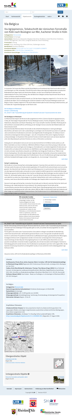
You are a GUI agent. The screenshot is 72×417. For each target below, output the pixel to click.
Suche (60, 12)
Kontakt (9, 389)
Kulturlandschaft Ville (11, 359)
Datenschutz (29, 389)
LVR (34, 393)
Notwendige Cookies (50, 200)
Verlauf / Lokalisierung (11, 111)
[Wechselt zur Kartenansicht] (36, 337)
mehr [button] (49, 16)
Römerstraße (17, 35)
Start (7, 16)
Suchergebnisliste (39, 16)
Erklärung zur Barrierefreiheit (45, 389)
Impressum (18, 389)
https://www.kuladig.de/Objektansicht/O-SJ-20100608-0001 (24, 316)
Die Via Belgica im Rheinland (12, 109)
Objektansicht (27, 16)
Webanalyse (48, 202)
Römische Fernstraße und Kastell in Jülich (16, 377)
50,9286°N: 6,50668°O (40, 48)
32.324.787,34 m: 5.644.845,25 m (24, 50)
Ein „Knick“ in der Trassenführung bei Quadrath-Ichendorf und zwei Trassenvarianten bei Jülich (32, 113)
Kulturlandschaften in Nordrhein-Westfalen (15, 362)
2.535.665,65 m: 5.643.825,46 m (29, 52)
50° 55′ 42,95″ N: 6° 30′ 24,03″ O (25, 48)
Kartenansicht (16, 16)
